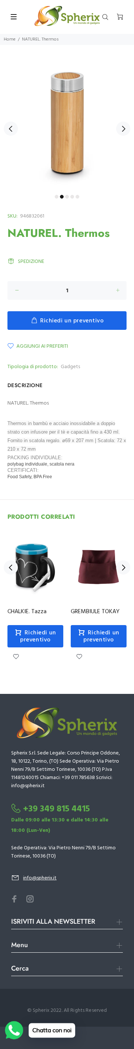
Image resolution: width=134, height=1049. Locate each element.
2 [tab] (62, 197)
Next (123, 129)
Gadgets (70, 367)
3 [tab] (67, 197)
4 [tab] (72, 197)
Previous (11, 129)
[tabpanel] (67, 124)
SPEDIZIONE (31, 261)
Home (10, 39)
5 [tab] (77, 197)
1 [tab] (56, 197)
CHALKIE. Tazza (27, 612)
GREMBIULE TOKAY (95, 612)
